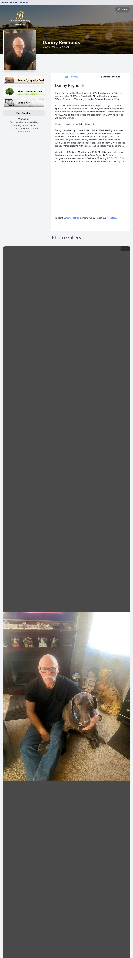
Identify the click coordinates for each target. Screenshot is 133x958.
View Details (24, 131)
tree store (111, 217)
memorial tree (72, 217)
